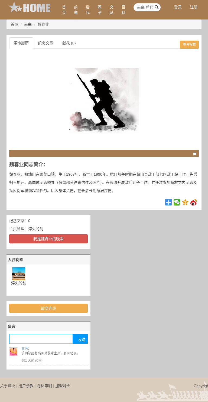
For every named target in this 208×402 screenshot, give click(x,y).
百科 (123, 10)
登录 (178, 7)
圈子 (100, 10)
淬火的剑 (35, 229)
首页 (64, 10)
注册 (193, 7)
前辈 (76, 10)
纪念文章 (45, 43)
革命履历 (21, 43)
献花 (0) (69, 43)
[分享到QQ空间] (185, 202)
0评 (38, 360)
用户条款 (26, 386)
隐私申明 (44, 386)
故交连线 (48, 308)
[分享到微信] (177, 202)
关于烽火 (7, 386)
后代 (88, 10)
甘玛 (24, 349)
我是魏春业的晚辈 (48, 239)
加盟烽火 (62, 386)
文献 (111, 10)
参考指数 (189, 45)
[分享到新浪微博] (193, 202)
